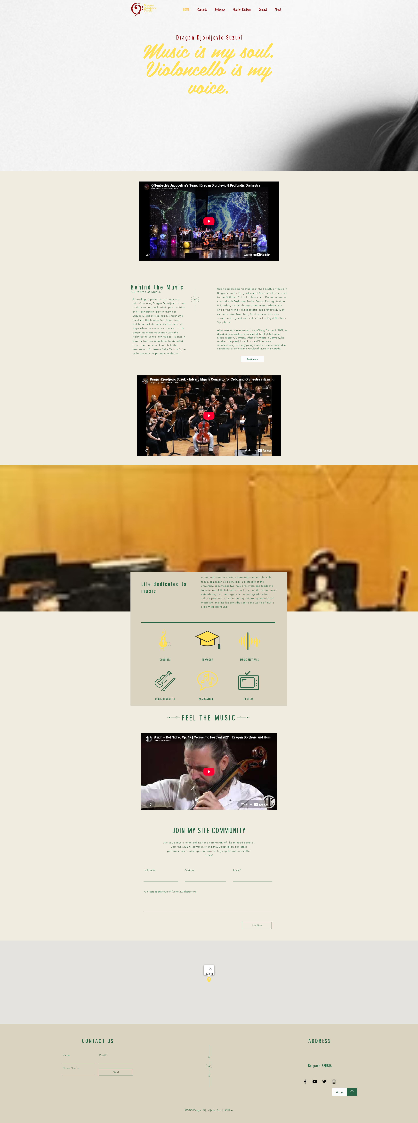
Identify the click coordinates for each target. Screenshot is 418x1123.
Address (189, 870)
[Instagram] (334, 1081)
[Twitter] (324, 1081)
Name (66, 1055)
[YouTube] (314, 1081)
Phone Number (71, 1068)
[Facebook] (305, 1081)
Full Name (149, 870)
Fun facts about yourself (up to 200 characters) (170, 891)
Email (236, 870)
